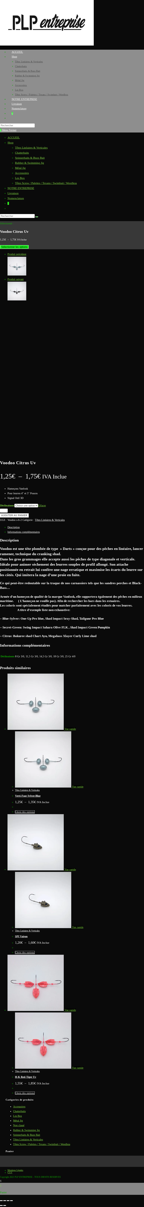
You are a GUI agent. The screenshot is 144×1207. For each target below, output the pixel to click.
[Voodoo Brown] (17, 299)
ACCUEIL (14, 137)
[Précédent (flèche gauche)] (1, 1205)
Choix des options (24, 812)
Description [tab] (14, 527)
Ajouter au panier (14, 515)
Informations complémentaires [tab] (24, 532)
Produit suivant (16, 279)
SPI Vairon (21, 936)
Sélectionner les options (14, 247)
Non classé (18, 1125)
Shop (11, 142)
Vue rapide (70, 729)
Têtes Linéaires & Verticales (31, 147)
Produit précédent (17, 254)
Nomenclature (16, 198)
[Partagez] (8, 1200)
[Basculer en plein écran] (4, 1200)
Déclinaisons (7, 505)
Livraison (13, 193)
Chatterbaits (22, 152)
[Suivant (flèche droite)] (4, 1205)
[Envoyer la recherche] (36, 216)
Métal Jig (20, 167)
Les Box (20, 178)
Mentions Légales (15, 1170)
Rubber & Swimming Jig (29, 162)
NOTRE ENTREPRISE (21, 188)
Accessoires (22, 172)
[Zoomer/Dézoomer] (1, 1200)
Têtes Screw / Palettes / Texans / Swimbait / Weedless (46, 183)
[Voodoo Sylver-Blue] (17, 274)
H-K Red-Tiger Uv (25, 1077)
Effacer (42, 505)
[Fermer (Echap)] (11, 1200)
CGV (10, 1172)
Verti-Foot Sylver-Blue (27, 795)
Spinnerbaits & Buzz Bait (30, 157)
